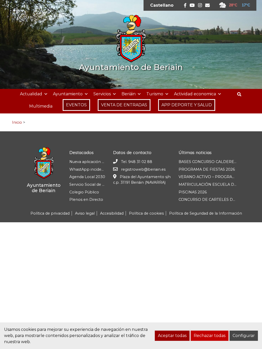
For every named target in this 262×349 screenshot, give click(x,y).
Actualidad (31, 93)
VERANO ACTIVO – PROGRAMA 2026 (213, 177)
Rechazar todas (209, 335)
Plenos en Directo (86, 199)
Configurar (244, 335)
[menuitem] (162, 5)
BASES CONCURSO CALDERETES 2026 (215, 161)
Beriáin (129, 93)
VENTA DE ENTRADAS (124, 104)
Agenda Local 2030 (87, 177)
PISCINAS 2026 (193, 192)
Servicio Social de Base (90, 184)
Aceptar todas (172, 335)
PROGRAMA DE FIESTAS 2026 (207, 169)
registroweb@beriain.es (143, 169)
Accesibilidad (112, 213)
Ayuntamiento (68, 93)
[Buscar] (241, 94)
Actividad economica (195, 93)
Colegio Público (84, 192)
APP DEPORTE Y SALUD (186, 104)
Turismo (154, 93)
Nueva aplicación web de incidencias (103, 161)
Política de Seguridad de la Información (205, 213)
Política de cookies (146, 213)
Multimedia (40, 106)
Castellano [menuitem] (161, 5)
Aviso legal (85, 213)
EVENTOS (76, 104)
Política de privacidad (50, 213)
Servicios (102, 93)
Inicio (17, 122)
